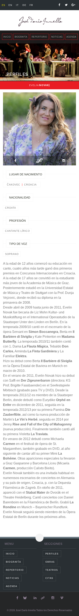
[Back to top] (39, 538)
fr (31, 5)
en (10, 5)
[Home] (39, 21)
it (17, 5)
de (24, 5)
